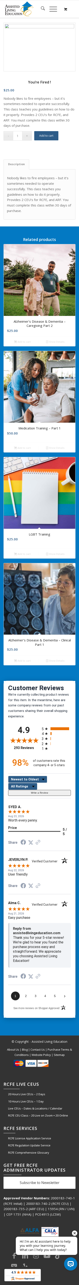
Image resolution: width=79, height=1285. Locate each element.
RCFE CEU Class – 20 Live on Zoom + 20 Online (38, 1115)
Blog (25, 1050)
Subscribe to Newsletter (39, 1182)
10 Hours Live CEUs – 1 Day (26, 1101)
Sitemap (59, 1055)
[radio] (56, 728)
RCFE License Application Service (29, 1138)
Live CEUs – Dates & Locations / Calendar (35, 1108)
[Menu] (51, 9)
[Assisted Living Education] (32, 9)
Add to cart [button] (24, 341)
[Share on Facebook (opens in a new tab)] (23, 843)
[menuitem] (40, 9)
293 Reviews (27, 748)
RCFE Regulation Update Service (29, 1145)
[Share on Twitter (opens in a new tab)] (30, 843)
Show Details (56, 341)
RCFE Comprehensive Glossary (28, 1153)
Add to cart (46, 136)
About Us (13, 1050)
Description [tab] (16, 164)
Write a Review (39, 792)
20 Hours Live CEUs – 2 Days (26, 1094)
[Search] (40, 9)
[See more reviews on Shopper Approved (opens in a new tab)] (38, 843)
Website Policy (41, 1055)
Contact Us (38, 1050)
